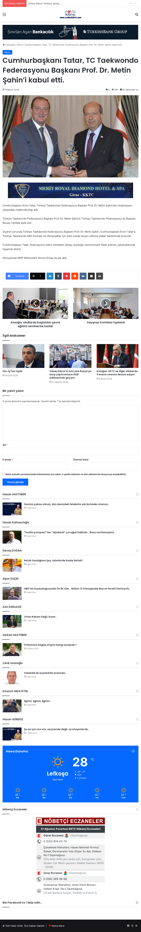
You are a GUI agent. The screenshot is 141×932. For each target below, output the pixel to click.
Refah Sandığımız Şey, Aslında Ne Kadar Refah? (53, 560)
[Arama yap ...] (136, 15)
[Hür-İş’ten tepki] (23, 356)
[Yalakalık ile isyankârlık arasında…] (12, 677)
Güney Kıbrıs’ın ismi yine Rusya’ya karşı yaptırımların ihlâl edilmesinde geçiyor (70, 374)
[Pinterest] (66, 276)
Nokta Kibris (58, 925)
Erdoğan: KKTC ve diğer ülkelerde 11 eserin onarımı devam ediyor (117, 372)
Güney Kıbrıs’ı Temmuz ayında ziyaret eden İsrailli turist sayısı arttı (63, 3)
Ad (5, 444)
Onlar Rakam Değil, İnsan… (40, 616)
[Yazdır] (99, 276)
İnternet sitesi (81, 459)
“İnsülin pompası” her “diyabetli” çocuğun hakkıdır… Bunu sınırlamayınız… (70, 532)
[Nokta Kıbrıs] (70, 14)
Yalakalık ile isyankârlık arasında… (45, 673)
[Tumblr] (58, 276)
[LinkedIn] (50, 276)
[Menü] (4, 15)
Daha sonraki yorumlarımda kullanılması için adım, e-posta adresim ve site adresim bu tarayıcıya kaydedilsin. (66, 474)
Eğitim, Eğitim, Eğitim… (37, 701)
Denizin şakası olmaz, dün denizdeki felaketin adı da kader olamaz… (67, 504)
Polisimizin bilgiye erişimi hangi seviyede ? (50, 645)
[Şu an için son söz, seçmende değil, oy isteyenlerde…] (12, 734)
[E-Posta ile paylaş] (91, 276)
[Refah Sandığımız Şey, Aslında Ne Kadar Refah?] (12, 565)
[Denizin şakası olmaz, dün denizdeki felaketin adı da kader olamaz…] (12, 508)
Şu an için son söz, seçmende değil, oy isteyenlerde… (57, 729)
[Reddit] (74, 276)
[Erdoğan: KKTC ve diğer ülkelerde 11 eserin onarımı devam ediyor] (117, 356)
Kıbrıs (20, 44)
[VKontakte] (83, 276)
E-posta (8, 459)
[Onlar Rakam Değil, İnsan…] (12, 621)
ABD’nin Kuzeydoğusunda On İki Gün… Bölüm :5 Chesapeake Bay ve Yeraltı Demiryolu (76, 588)
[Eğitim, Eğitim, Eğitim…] (12, 705)
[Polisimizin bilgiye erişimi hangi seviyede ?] (12, 649)
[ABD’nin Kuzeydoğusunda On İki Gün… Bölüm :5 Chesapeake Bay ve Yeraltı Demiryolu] (12, 593)
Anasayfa (10, 44)
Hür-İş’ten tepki (12, 371)
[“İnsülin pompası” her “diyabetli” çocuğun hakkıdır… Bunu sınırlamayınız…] (12, 537)
